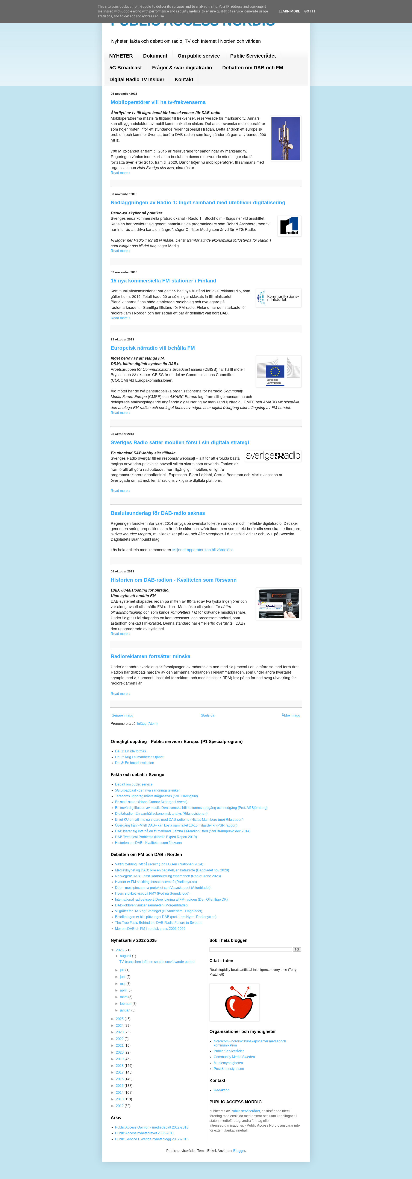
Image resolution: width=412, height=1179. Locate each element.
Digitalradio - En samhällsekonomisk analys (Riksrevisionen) (161, 813)
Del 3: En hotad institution (134, 763)
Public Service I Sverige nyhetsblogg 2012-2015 (151, 1139)
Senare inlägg (122, 715)
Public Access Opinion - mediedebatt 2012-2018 (151, 1127)
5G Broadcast (125, 67)
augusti (126, 956)
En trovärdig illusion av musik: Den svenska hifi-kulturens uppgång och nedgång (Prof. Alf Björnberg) (191, 808)
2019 (120, 1059)
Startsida (207, 715)
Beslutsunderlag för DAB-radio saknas (158, 513)
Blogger (239, 1151)
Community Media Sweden (234, 1057)
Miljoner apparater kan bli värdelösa (202, 550)
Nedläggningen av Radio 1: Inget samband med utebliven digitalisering (198, 202)
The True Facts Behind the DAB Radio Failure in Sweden (158, 922)
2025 (120, 1019)
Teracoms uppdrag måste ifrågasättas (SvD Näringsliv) (156, 796)
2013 (120, 1099)
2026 (120, 950)
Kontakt (184, 79)
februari (126, 1003)
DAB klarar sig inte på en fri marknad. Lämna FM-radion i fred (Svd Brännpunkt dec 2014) (182, 831)
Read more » (120, 173)
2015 (120, 1085)
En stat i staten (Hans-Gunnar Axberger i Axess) (151, 802)
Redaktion (221, 1090)
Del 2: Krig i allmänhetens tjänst (139, 757)
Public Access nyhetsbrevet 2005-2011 (144, 1133)
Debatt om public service (134, 784)
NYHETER (121, 56)
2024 (120, 1025)
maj (123, 983)
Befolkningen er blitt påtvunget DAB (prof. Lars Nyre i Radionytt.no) (166, 917)
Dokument (155, 56)
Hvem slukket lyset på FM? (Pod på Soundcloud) (152, 893)
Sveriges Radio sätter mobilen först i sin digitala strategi (180, 442)
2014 (120, 1092)
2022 (120, 1039)
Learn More (289, 11)
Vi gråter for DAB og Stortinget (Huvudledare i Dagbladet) (158, 911)
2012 (120, 1106)
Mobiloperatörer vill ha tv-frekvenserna (158, 102)
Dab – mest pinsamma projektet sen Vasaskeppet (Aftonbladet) (163, 887)
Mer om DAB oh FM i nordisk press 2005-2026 (150, 928)
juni (123, 977)
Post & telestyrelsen (229, 1069)
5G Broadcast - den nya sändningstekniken (147, 790)
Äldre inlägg (291, 715)
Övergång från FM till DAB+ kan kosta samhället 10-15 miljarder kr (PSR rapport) (176, 825)
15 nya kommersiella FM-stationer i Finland (163, 281)
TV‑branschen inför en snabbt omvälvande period (156, 962)
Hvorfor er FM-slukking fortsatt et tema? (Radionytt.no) (156, 882)
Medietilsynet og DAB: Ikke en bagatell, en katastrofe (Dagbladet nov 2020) (172, 870)
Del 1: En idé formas (130, 751)
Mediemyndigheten (228, 1063)
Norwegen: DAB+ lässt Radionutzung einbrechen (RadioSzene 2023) (168, 876)
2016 (120, 1079)
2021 (120, 1045)
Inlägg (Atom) (147, 723)
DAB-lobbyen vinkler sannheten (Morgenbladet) (151, 905)
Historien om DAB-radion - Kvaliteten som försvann (174, 580)
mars (124, 997)
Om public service (199, 56)
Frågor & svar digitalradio (182, 67)
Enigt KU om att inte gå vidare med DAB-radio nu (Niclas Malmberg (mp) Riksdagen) (179, 819)
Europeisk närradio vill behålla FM (153, 348)
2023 (120, 1032)
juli (122, 970)
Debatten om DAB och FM (252, 67)
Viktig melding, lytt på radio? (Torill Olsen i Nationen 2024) (159, 864)
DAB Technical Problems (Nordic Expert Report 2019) (156, 837)
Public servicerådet (245, 1111)
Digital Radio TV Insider (136, 79)
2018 (120, 1066)
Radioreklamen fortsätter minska (150, 656)
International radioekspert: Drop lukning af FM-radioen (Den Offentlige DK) (171, 899)
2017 (120, 1072)
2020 (120, 1052)
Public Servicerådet (253, 56)
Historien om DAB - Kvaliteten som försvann (148, 843)
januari (125, 1010)
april (123, 990)
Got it (309, 11)
